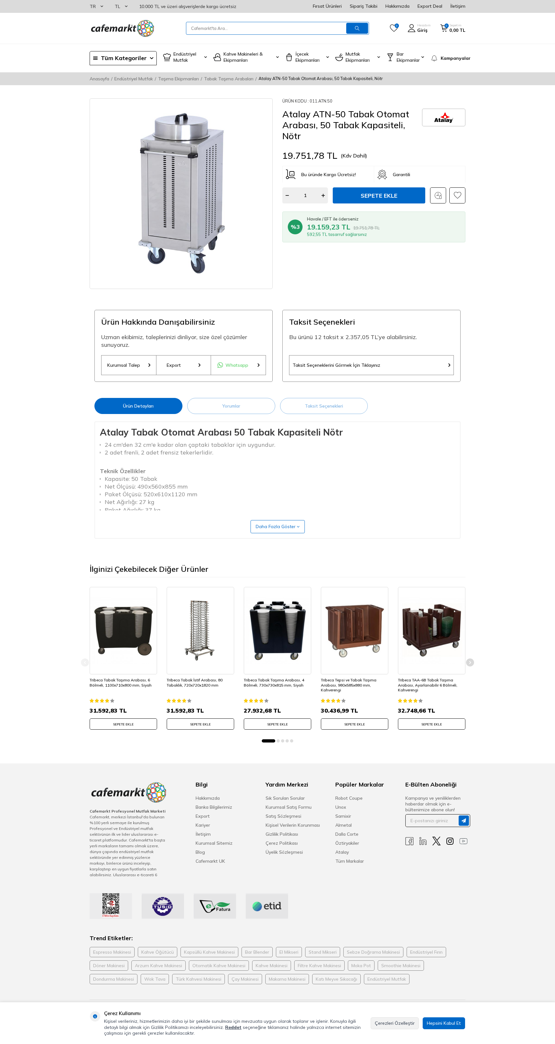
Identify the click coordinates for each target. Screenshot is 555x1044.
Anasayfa (99, 79)
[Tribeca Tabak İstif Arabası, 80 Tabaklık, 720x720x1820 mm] (200, 630)
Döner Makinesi (109, 965)
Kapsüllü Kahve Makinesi (209, 952)
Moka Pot (361, 965)
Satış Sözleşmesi (283, 816)
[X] (436, 841)
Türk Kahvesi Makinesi (198, 979)
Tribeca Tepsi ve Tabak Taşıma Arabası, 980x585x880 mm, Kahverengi (348, 685)
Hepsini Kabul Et (444, 1023)
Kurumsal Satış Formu (289, 807)
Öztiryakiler (347, 843)
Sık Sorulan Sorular (285, 798)
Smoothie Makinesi (400, 965)
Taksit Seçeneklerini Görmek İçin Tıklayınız (336, 365)
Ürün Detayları (138, 406)
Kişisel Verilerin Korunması (293, 825)
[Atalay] (443, 117)
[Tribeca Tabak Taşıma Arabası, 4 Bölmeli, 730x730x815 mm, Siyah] (277, 630)
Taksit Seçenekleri (324, 406)
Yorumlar (231, 406)
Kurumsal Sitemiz (214, 843)
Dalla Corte (346, 834)
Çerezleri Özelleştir (395, 1023)
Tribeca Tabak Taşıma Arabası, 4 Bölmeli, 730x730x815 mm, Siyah (274, 683)
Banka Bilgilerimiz (214, 807)
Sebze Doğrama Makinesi (373, 952)
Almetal (343, 825)
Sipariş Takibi (363, 6)
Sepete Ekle (379, 195)
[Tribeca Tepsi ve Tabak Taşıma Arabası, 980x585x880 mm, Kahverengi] (354, 630)
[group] (181, 194)
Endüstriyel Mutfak (133, 79)
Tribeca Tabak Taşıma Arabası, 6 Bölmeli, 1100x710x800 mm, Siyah (121, 683)
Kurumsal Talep (123, 365)
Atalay (342, 852)
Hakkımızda (397, 6)
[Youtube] (463, 841)
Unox (340, 807)
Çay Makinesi (245, 979)
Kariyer (203, 825)
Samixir (343, 816)
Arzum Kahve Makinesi (158, 965)
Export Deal (430, 6)
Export (174, 365)
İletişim (457, 6)
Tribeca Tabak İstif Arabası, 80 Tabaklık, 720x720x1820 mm (195, 683)
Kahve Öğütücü (157, 952)
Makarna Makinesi (287, 979)
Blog (200, 852)
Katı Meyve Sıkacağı (336, 979)
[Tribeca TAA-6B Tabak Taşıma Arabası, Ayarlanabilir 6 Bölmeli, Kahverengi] (431, 630)
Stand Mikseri (323, 952)
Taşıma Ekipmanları (178, 79)
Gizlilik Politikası (282, 834)
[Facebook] (409, 841)
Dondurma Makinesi (113, 979)
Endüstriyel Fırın (426, 952)
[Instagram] (450, 841)
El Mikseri (288, 952)
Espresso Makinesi (112, 952)
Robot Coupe (349, 798)
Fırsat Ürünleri (327, 6)
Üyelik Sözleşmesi (284, 852)
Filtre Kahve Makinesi (319, 965)
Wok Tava (154, 979)
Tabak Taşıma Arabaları (228, 79)
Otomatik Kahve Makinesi (218, 965)
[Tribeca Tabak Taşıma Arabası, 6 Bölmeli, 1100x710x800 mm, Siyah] (123, 630)
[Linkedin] (423, 841)
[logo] (122, 28)
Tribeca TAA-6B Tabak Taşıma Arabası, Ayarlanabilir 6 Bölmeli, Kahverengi (427, 685)
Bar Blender (257, 952)
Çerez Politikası (282, 843)
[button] (268, 740)
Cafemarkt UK (210, 861)
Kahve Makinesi (271, 965)
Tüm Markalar (349, 861)
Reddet (233, 1027)
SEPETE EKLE (123, 724)
